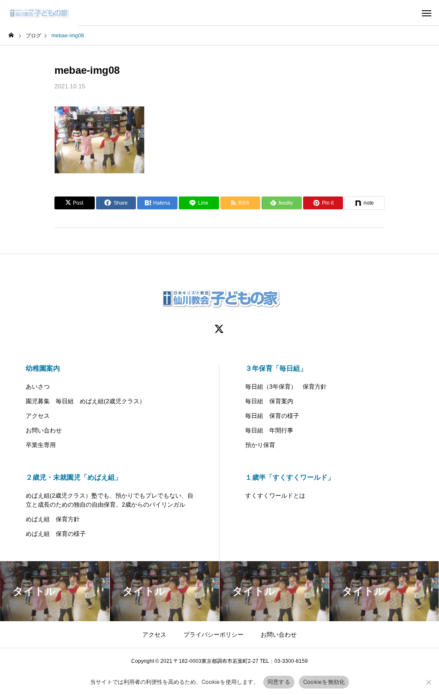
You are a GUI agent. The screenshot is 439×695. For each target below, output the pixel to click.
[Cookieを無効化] (428, 682)
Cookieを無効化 (324, 681)
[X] (219, 328)
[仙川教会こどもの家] (39, 13)
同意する (279, 681)
